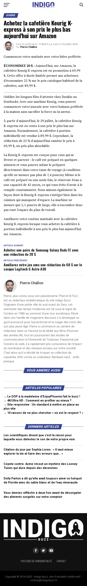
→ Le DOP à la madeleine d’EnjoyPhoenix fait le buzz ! (42, 396)
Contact (61, 561)
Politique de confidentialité (36, 561)
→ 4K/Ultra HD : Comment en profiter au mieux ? (37, 400)
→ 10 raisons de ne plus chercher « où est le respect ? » (43, 413)
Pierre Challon (28, 47)
